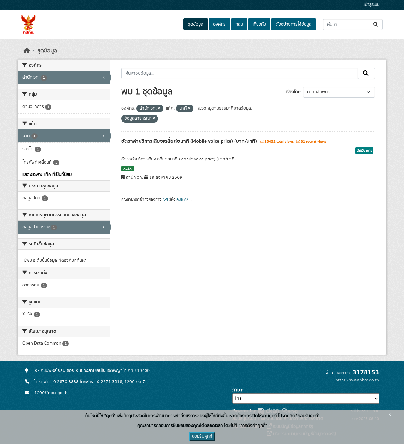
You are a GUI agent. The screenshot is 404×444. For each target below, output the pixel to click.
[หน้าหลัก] (27, 51)
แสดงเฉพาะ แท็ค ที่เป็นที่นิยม (47, 174)
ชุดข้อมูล (195, 24)
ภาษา (237, 390)
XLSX (127, 168)
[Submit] (376, 24)
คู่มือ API (182, 199)
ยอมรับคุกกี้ (202, 436)
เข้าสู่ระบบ (372, 5)
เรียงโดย (293, 92)
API (165, 199)
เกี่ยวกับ (259, 24)
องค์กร (219, 24)
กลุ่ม (239, 24)
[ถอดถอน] (159, 108)
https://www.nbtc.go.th (357, 380)
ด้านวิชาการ (364, 150)
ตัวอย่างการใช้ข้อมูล (294, 24)
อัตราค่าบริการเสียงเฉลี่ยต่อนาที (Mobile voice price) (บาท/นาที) (189, 141)
